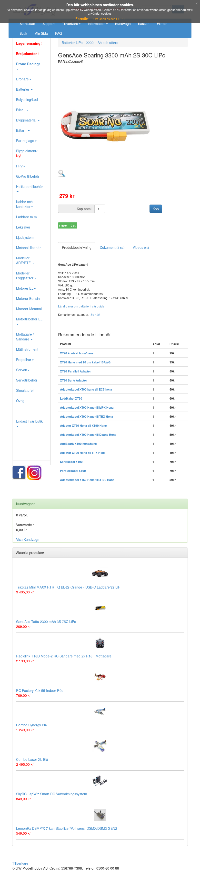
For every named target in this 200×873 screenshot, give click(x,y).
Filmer (162, 23)
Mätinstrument (27, 349)
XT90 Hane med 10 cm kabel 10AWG (85, 362)
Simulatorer (25, 390)
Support (48, 23)
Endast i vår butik (29, 421)
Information (96, 23)
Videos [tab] (141, 247)
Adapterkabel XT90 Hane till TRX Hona (86, 417)
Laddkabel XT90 (71, 398)
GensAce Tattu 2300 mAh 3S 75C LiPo (46, 621)
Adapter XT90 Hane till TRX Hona (83, 453)
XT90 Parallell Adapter (75, 371)
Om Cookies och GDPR (109, 19)
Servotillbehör (26, 380)
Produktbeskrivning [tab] (76, 247)
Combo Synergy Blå (31, 724)
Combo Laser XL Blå (32, 759)
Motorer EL (24, 288)
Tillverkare (70, 23)
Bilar (21, 109)
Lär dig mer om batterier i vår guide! (81, 306)
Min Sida (41, 33)
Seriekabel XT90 (71, 462)
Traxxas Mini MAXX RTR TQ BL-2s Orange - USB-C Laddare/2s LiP (68, 587)
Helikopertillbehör (29, 186)
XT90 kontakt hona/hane (76, 353)
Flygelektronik (27, 153)
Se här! (95, 314)
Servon (21, 369)
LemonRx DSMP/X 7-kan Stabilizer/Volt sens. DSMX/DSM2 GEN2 (66, 828)
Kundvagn (123, 23)
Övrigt (20, 400)
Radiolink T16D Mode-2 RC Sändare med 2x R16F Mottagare (63, 656)
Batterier (23, 89)
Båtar (21, 130)
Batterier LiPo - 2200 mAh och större (90, 42)
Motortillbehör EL (29, 318)
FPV (19, 166)
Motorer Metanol (29, 308)
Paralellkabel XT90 (73, 471)
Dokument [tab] (112, 247)
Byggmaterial (26, 120)
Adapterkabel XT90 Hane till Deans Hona (88, 435)
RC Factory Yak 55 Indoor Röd (39, 690)
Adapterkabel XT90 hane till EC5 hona (86, 389)
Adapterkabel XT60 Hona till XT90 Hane (87, 480)
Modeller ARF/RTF (24, 260)
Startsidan (27, 23)
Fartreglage (25, 140)
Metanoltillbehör (28, 247)
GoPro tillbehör (27, 176)
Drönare (22, 78)
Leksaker (23, 227)
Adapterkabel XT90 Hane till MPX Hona (87, 407)
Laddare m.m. (27, 216)
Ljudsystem (25, 237)
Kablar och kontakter (24, 204)
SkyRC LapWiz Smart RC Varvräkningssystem (51, 793)
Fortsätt (82, 18)
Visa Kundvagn (27, 539)
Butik (23, 33)
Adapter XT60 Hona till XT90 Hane (83, 426)
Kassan (144, 23)
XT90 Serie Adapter (73, 380)
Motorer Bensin (28, 298)
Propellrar (23, 359)
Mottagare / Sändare (25, 336)
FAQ (58, 33)
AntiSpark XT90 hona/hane (78, 444)
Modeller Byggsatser (25, 275)
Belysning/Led (27, 99)
